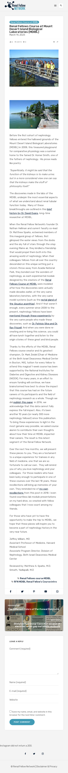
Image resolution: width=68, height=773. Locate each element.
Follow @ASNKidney (19, 741)
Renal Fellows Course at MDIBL (24, 22)
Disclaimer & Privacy (46, 766)
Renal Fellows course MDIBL (35, 578)
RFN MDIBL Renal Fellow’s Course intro (35, 581)
